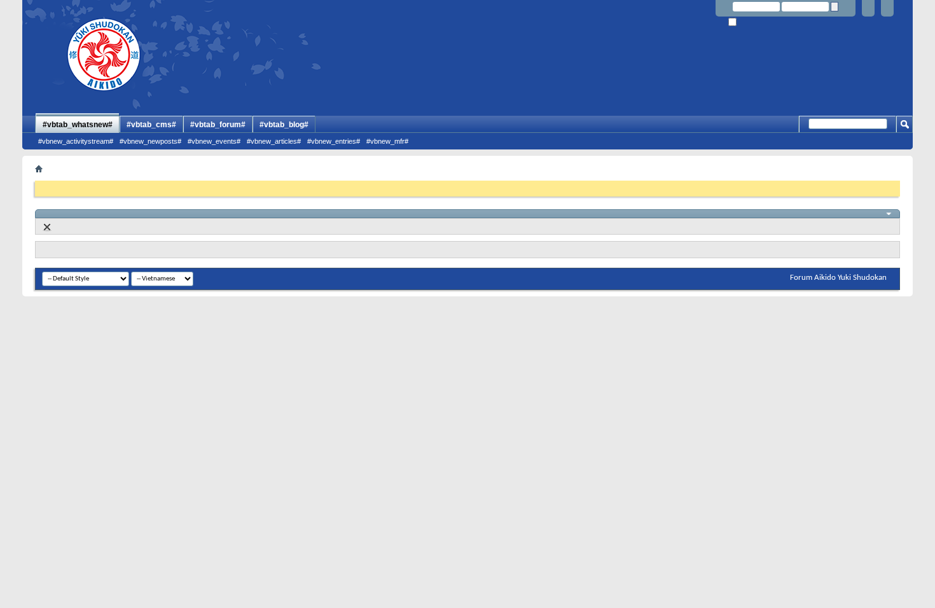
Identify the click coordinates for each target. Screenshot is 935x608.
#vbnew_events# (214, 141)
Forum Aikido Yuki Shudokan (838, 277)
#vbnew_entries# (333, 141)
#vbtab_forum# (218, 124)
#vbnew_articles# (274, 141)
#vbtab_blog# (284, 124)
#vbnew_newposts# (150, 141)
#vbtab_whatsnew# (78, 124)
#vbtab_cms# (151, 124)
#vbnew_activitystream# (75, 141)
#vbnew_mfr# (387, 141)
